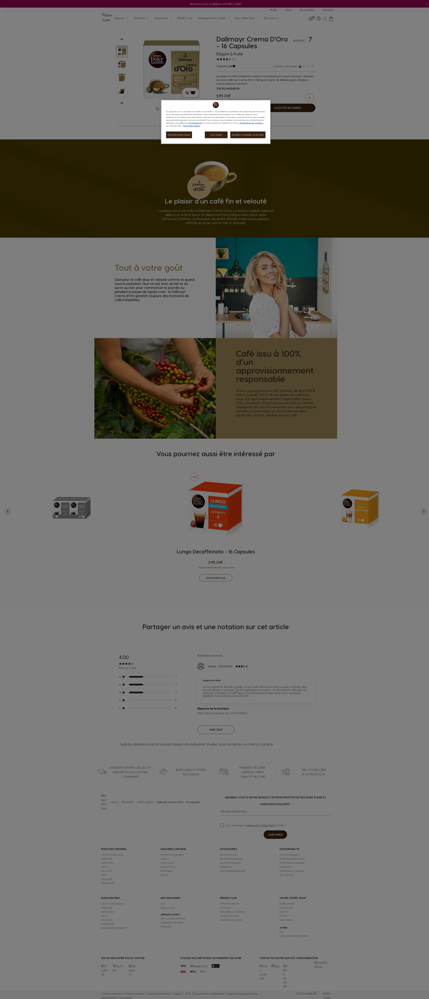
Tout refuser (216, 135)
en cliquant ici (195, 123)
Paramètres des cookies (179, 135)
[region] (216, 122)
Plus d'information (191, 126)
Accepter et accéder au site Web (248, 135)
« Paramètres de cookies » (251, 123)
